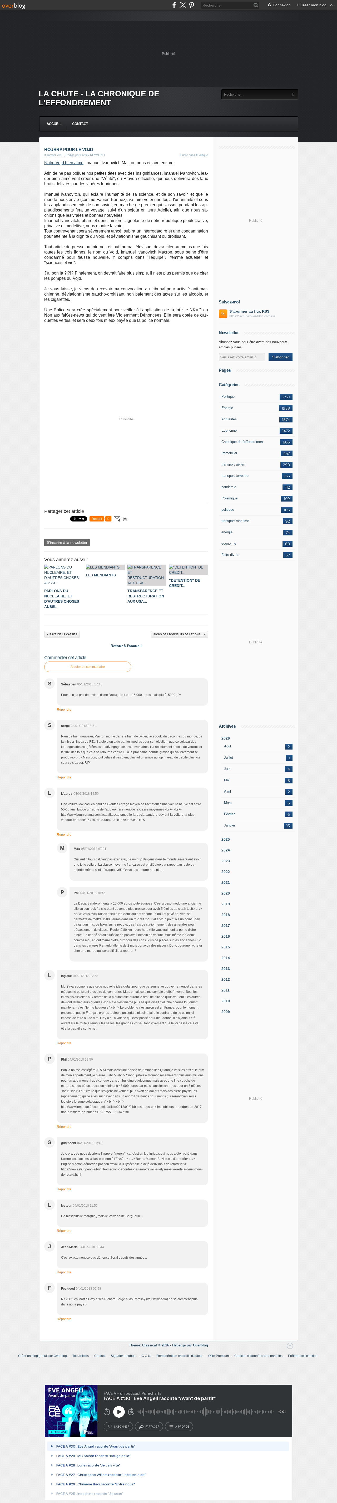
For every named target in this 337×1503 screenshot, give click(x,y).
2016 (225, 936)
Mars (228, 803)
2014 (225, 958)
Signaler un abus (123, 1356)
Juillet (228, 758)
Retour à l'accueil (126, 646)
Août (227, 746)
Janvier (229, 825)
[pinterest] (191, 5)
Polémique (229, 498)
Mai (227, 780)
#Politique (202, 155)
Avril (227, 791)
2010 (225, 1001)
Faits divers (230, 555)
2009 (225, 1012)
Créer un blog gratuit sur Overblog (42, 1356)
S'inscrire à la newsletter (67, 542)
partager (152, 1426)
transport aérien (233, 464)
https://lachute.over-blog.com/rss (252, 316)
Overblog (200, 1345)
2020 (225, 893)
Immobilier (229, 453)
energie (226, 532)
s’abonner (121, 1426)
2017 (225, 925)
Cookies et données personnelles (258, 1356)
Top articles (80, 1356)
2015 (225, 947)
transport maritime (235, 521)
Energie (227, 408)
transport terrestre (235, 476)
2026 (225, 738)
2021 (225, 882)
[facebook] (174, 5)
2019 (225, 904)
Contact (80, 124)
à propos (182, 1426)
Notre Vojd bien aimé (63, 163)
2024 (225, 850)
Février (229, 814)
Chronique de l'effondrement (242, 442)
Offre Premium (218, 1356)
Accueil (54, 124)
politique (227, 510)
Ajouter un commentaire (88, 667)
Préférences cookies (302, 1356)
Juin (227, 769)
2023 (225, 861)
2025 (225, 839)
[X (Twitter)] (183, 5)
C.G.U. (146, 1356)
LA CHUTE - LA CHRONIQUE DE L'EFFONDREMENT (99, 98)
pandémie (228, 487)
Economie (229, 430)
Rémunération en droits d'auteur (180, 1356)
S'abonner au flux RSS (249, 311)
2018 (225, 915)
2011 (225, 990)
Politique (228, 397)
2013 (225, 969)
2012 (225, 979)
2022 (225, 872)
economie (228, 543)
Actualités (229, 419)
